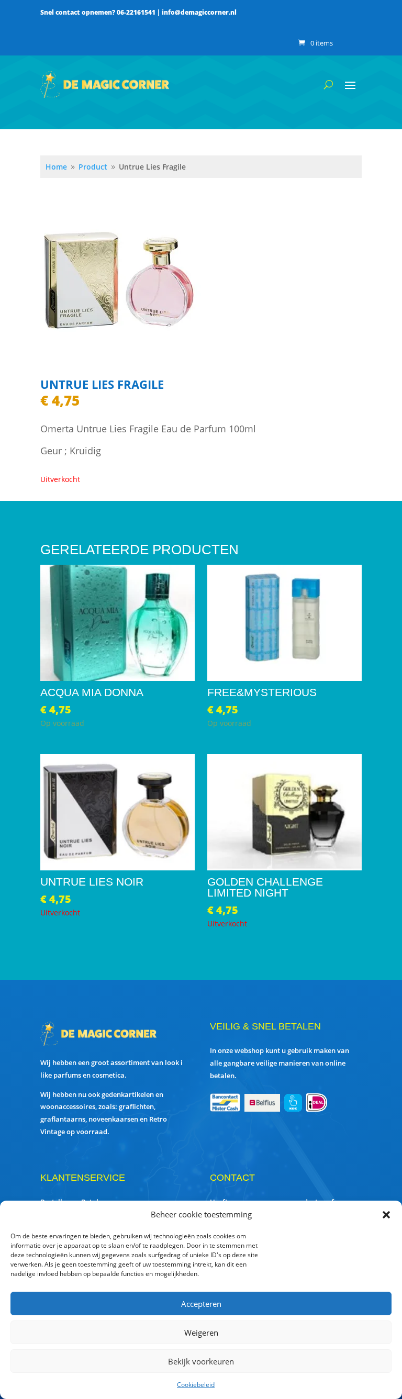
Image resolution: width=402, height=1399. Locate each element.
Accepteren (201, 1304)
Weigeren (201, 1332)
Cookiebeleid (196, 1384)
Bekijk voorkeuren (201, 1361)
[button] (386, 1215)
